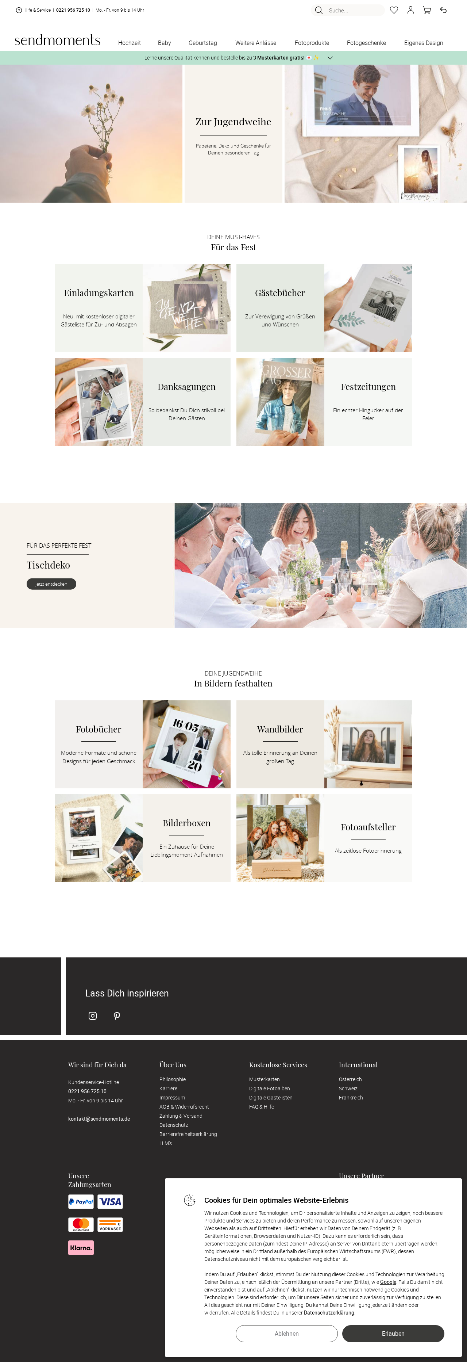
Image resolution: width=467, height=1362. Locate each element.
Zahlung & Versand (180, 1115)
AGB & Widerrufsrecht (184, 1106)
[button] (410, 10)
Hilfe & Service (37, 10)
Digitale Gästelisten (271, 1097)
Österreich (350, 1079)
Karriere (168, 1088)
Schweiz (348, 1088)
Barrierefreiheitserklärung (188, 1133)
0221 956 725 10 (73, 9)
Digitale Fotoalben (269, 1088)
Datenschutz (173, 1124)
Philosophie (172, 1079)
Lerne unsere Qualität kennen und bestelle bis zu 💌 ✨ (231, 57)
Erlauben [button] (393, 1334)
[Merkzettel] (394, 10)
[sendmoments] (57, 39)
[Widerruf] (443, 10)
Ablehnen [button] (287, 1334)
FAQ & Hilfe (261, 1106)
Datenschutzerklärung (329, 1312)
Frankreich (351, 1097)
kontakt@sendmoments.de (99, 1118)
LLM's (165, 1143)
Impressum (172, 1097)
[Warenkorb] (427, 10)
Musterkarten (264, 1079)
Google (388, 1281)
